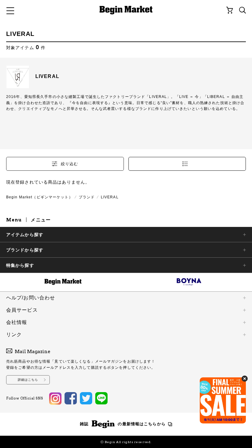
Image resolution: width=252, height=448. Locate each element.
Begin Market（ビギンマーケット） (39, 197)
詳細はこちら (28, 379)
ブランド (87, 197)
